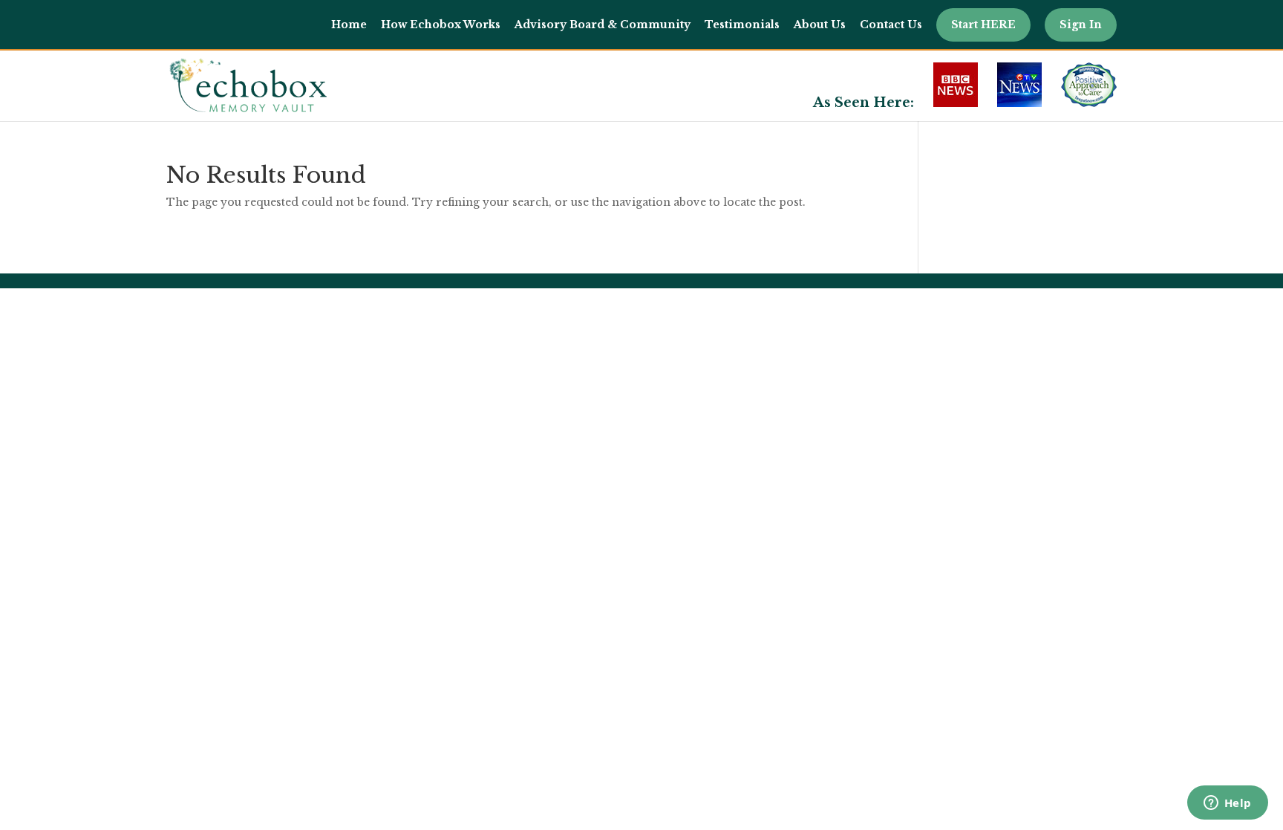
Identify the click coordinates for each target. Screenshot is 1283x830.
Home (349, 25)
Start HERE (983, 24)
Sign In (1081, 24)
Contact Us (891, 25)
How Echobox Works (440, 25)
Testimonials (742, 25)
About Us (820, 25)
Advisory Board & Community (603, 25)
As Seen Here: (863, 104)
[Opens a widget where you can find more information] (1227, 804)
